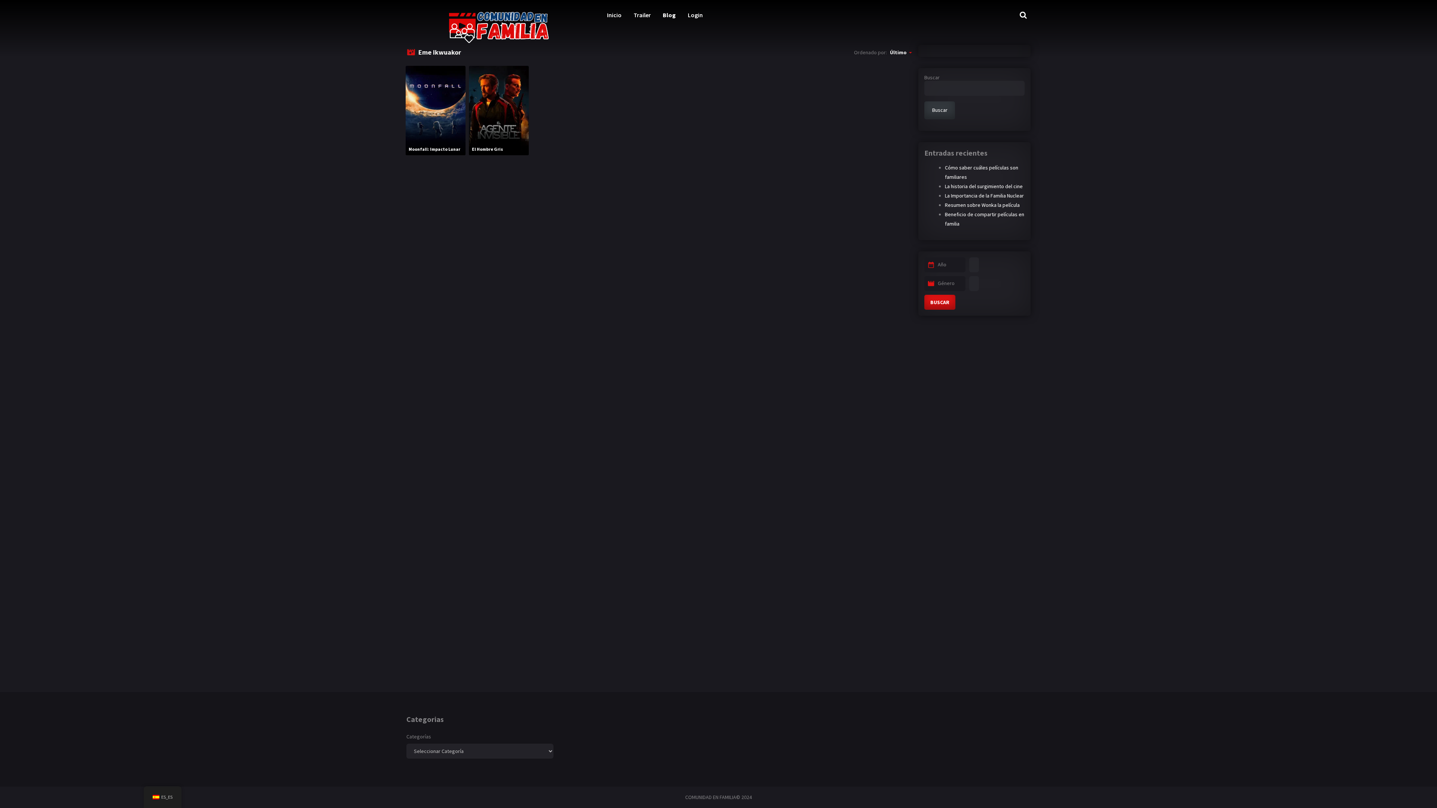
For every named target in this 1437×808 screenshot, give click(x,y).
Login (695, 15)
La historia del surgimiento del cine (984, 186)
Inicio (614, 15)
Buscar (932, 77)
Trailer (642, 15)
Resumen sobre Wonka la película (982, 205)
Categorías (418, 736)
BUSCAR (939, 302)
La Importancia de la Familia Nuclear (984, 195)
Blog (669, 15)
